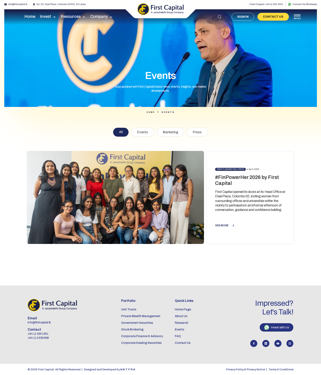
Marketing (170, 132)
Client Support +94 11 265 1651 (266, 4)
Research (181, 322)
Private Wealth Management (140, 316)
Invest (45, 17)
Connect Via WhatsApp (304, 4)
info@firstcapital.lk (17, 4)
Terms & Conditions (281, 369)
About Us (181, 316)
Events (142, 132)
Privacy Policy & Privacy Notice (245, 369)
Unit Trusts (128, 309)
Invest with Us (280, 327)
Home (29, 17)
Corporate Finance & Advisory (142, 336)
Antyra (128, 369)
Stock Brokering (132, 329)
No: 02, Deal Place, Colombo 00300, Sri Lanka (61, 4)
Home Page (183, 309)
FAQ (178, 336)
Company (99, 17)
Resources (71, 17)
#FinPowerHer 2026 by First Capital (247, 180)
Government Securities (137, 322)
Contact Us (273, 16)
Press (197, 132)
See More (221, 225)
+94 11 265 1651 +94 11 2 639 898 (38, 335)
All (121, 132)
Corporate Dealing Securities (141, 342)
